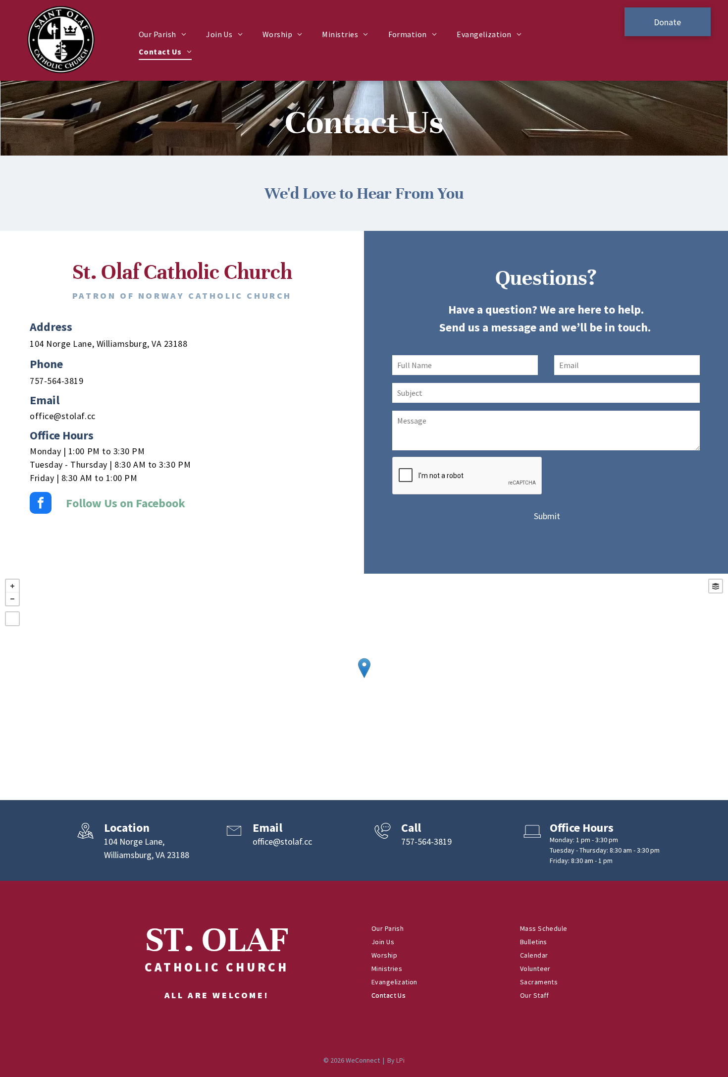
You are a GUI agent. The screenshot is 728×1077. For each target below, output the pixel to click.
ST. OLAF (217, 939)
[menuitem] (162, 34)
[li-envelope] (234, 839)
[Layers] (715, 586)
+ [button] (12, 586)
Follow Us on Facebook (125, 503)
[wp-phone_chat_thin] (382, 839)
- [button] (12, 598)
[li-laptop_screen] (531, 839)
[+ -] (364, 678)
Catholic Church (217, 967)
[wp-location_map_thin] (85, 839)
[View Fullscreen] (12, 618)
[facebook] (41, 504)
